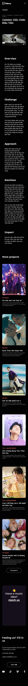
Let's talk (14, 664)
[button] (25, 3)
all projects (14, 570)
